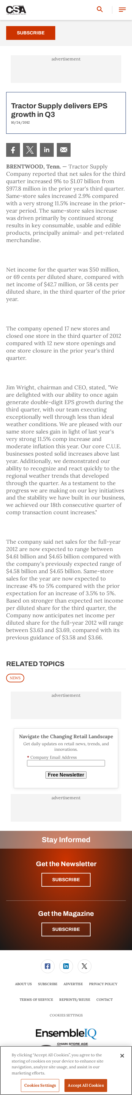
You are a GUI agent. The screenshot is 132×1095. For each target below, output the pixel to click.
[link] (13, 150)
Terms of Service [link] (36, 999)
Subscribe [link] (47, 984)
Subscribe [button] (66, 879)
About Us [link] (23, 984)
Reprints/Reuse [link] (74, 999)
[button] (122, 10)
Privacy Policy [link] (103, 984)
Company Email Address (52, 757)
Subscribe (31, 32)
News (15, 678)
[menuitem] (13, 150)
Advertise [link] (73, 984)
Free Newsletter (66, 774)
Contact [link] (104, 999)
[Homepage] (16, 10)
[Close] (122, 1055)
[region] (66, 1070)
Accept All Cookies (85, 1085)
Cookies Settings (66, 1015)
